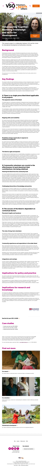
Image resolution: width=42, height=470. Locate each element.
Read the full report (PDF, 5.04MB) (10, 318)
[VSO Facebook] (9, 448)
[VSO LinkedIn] (15, 448)
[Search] (30, 6)
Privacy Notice (16, 465)
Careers (18, 441)
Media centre (22, 441)
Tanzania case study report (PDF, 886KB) (10, 326)
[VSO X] (18, 448)
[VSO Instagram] (12, 448)
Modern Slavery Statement (24, 465)
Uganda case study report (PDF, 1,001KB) (10, 329)
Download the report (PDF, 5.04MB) (35, 36)
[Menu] (3, 6)
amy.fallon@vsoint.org (24, 342)
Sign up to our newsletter (28, 448)
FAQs (27, 441)
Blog (15, 441)
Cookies (19, 465)
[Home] (16, 6)
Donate (36, 5)
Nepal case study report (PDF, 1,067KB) (10, 327)
